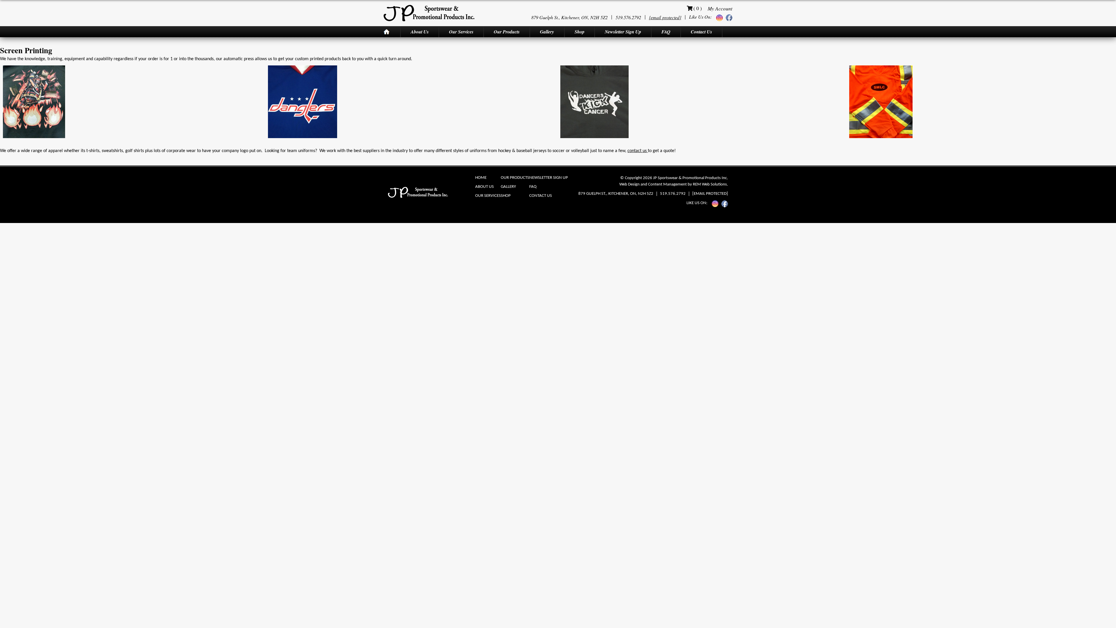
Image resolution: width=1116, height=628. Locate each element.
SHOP (506, 196)
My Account (720, 8)
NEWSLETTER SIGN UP (548, 178)
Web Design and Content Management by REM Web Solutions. (673, 184)
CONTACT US (540, 196)
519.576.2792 (628, 17)
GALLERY (508, 187)
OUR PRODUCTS (515, 178)
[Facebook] (729, 17)
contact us (637, 151)
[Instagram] (719, 17)
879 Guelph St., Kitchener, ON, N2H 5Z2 (569, 17)
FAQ (532, 187)
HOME (481, 178)
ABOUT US (484, 187)
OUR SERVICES (488, 196)
